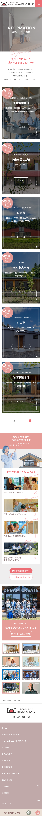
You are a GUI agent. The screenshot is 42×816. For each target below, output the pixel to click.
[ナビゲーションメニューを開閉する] (38, 3)
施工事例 (5, 747)
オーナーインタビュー (10, 773)
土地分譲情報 (7, 767)
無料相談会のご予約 (12, 813)
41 (24, 420)
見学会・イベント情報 (10, 734)
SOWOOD (6, 760)
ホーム (4, 728)
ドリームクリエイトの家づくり (14, 741)
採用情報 (5, 793)
